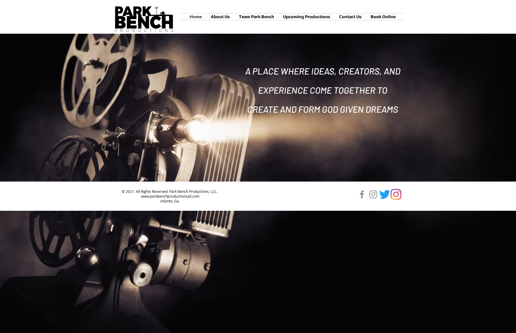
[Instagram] (373, 194)
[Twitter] (384, 194)
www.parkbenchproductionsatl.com (170, 196)
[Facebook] (362, 194)
